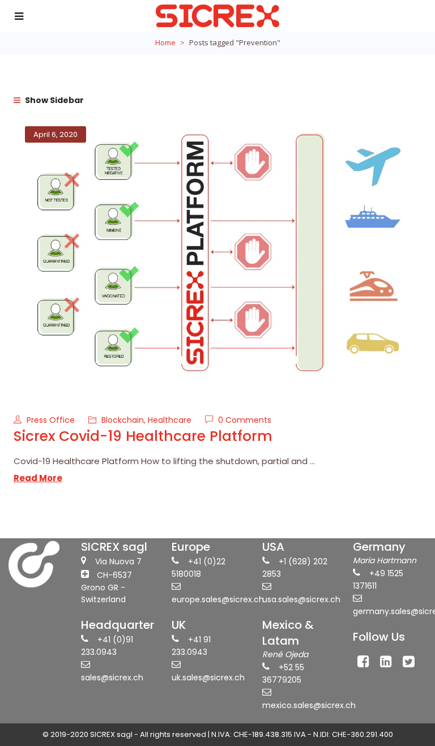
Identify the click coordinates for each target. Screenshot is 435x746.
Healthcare (169, 420)
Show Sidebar (53, 100)
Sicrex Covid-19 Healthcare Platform (143, 436)
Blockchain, (124, 420)
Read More (38, 478)
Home (165, 42)
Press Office (52, 420)
